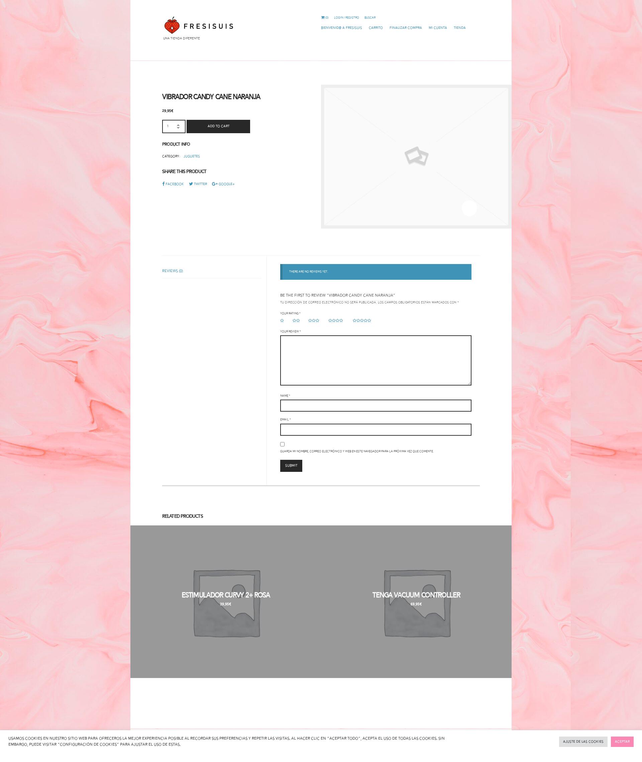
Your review (290, 331)
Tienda (460, 27)
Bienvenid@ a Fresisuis (341, 27)
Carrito (376, 27)
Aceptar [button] (622, 741)
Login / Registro (346, 18)
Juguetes (192, 156)
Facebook (175, 184)
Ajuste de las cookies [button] (583, 741)
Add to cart (218, 126)
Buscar (370, 18)
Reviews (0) (172, 271)
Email (285, 419)
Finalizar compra (406, 27)
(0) (326, 18)
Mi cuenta (438, 27)
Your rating (290, 313)
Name (285, 396)
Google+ (227, 184)
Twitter (200, 184)
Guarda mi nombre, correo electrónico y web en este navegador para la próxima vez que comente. (357, 451)
